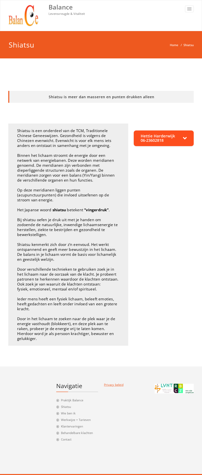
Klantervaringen (72, 426)
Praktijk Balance (72, 400)
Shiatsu (66, 407)
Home (174, 45)
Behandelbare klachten (77, 433)
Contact (66, 439)
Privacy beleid (113, 385)
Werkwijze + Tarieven (76, 420)
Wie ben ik (68, 413)
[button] (164, 138)
